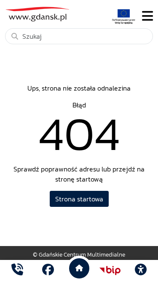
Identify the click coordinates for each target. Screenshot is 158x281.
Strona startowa (79, 199)
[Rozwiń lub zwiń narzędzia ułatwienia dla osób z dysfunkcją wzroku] (140, 270)
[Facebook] (48, 270)
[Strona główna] (17, 270)
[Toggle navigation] (147, 16)
